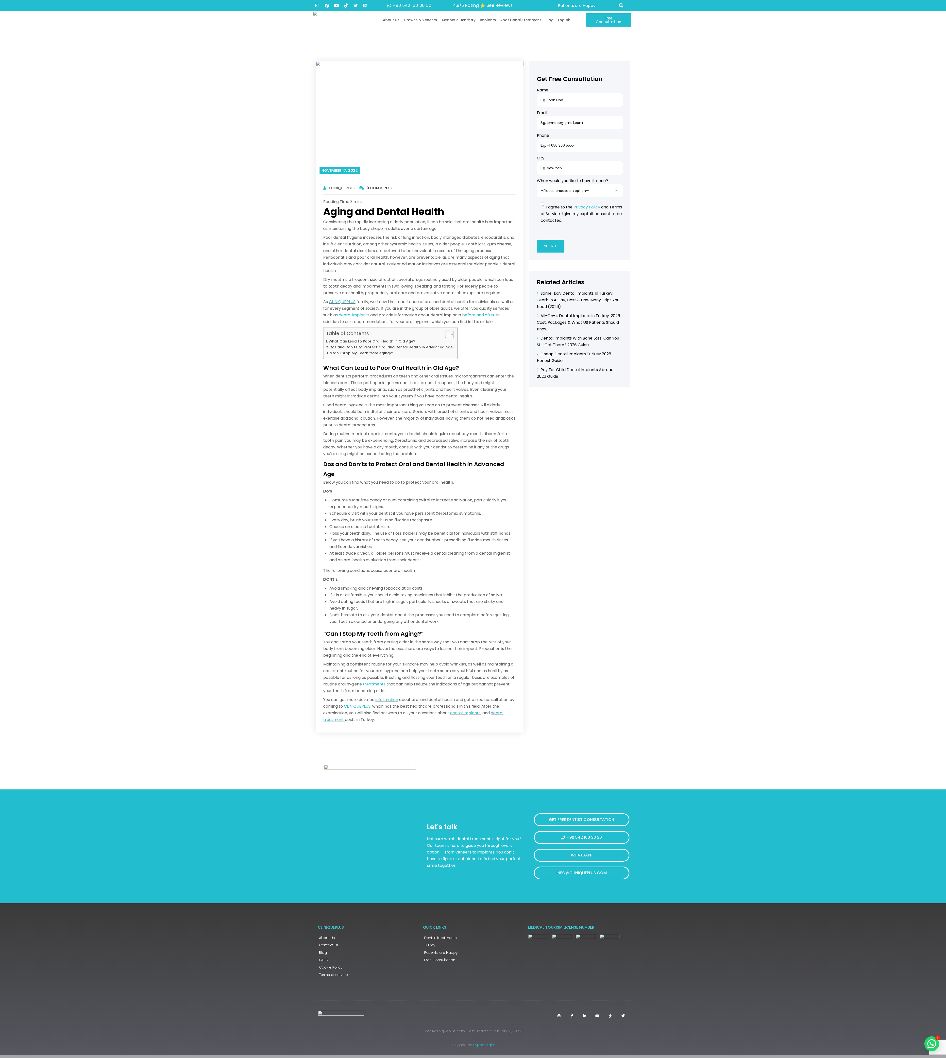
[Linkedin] (365, 5)
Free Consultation (439, 959)
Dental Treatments (440, 937)
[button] (621, 5)
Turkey (429, 945)
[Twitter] (355, 5)
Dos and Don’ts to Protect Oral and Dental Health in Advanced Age (391, 347)
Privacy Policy (587, 207)
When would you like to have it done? (572, 181)
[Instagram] (317, 5)
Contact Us (329, 945)
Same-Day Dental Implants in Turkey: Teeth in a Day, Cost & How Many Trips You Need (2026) (578, 299)
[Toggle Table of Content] (447, 334)
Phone (543, 135)
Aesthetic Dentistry (458, 19)
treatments (374, 684)
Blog (549, 19)
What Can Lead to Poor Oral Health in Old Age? (372, 341)
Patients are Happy (441, 952)
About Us (391, 19)
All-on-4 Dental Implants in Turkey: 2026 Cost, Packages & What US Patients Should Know (578, 322)
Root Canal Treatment (520, 19)
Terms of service (333, 974)
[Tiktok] (346, 5)
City (540, 158)
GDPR (323, 959)
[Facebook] (326, 5)
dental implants (354, 315)
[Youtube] (336, 5)
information (386, 699)
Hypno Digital (484, 1044)
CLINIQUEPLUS (342, 302)
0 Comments (379, 188)
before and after (478, 315)
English (564, 19)
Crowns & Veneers (420, 19)
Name (542, 90)
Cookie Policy (330, 967)
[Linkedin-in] (584, 1016)
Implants (488, 19)
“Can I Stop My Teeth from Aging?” (361, 353)
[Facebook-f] (572, 1016)
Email (542, 113)
